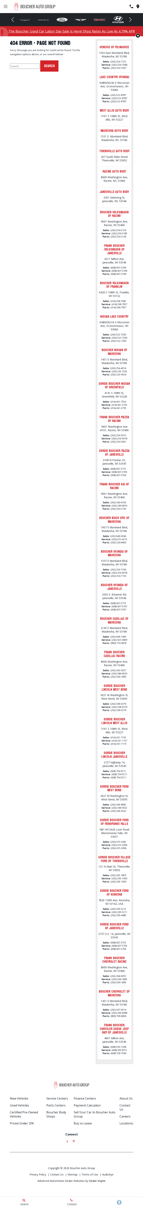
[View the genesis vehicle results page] (81, 19)
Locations (126, 1123)
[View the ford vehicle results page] (62, 20)
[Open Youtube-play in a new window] (73, 1140)
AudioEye (107, 1174)
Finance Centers (85, 1098)
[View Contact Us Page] (131, 6)
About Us (126, 1098)
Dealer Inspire (97, 1181)
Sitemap (72, 1174)
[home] (34, 6)
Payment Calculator (87, 1105)
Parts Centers (56, 1105)
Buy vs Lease (83, 1123)
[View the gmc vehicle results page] (99, 19)
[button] (12, 19)
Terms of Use (90, 1174)
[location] (138, 6)
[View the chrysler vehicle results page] (24, 19)
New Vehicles (19, 1098)
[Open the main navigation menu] (5, 6)
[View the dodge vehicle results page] (43, 19)
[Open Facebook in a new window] (67, 1140)
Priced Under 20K (22, 1123)
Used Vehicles (19, 1105)
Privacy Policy (38, 1174)
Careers (125, 1116)
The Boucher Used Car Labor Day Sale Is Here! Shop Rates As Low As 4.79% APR (71, 31)
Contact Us (56, 1174)
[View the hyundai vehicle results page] (118, 19)
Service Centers (57, 1098)
